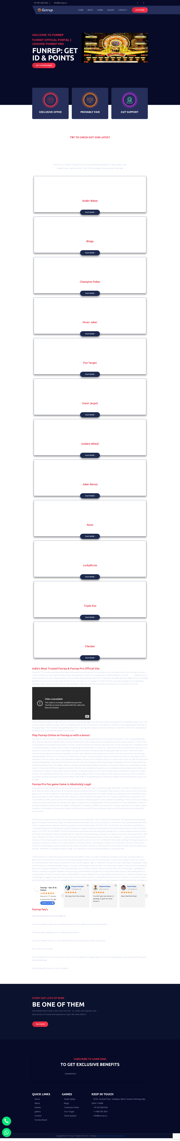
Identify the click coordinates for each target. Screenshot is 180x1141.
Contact (122, 10)
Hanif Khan (131, 886)
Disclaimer (120, 1136)
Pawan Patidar (77, 886)
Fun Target (69, 1111)
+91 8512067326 (41, 3)
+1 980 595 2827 (101, 1111)
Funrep (100, 1136)
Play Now (140, 10)
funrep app (112, 924)
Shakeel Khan (104, 886)
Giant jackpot (70, 1115)
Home (80, 10)
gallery (37, 1111)
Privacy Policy (110, 1136)
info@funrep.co (60, 3)
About (90, 10)
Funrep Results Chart (76, 968)
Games (100, 10)
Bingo (66, 1103)
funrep (131, 675)
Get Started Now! (44, 65)
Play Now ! (90, 212)
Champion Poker (71, 1107)
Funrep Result (40, 1120)
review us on (46, 903)
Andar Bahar (69, 1099)
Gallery (110, 10)
